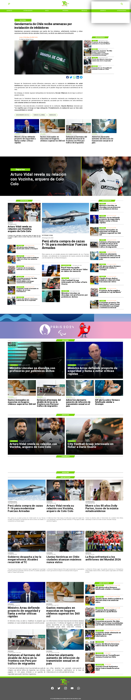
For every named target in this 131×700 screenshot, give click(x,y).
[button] (22, 115)
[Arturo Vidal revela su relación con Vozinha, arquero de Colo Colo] (24, 221)
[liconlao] (94, 207)
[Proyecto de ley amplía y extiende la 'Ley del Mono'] (87, 44)
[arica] (94, 243)
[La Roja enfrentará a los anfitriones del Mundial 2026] (104, 551)
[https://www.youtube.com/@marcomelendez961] (72, 689)
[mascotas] (94, 231)
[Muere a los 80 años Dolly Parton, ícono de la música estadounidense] (104, 500)
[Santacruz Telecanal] (9, 5)
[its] (94, 255)
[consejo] (90, 668)
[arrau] (94, 219)
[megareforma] (27, 551)
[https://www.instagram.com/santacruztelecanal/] (65, 689)
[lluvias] (65, 551)
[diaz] (94, 280)
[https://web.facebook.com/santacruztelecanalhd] (52, 689)
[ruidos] (87, 52)
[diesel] (87, 61)
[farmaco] (94, 268)
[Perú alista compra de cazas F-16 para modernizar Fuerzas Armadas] (27, 500)
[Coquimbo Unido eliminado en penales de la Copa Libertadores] (11, 290)
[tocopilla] (87, 69)
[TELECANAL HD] (65, 6)
